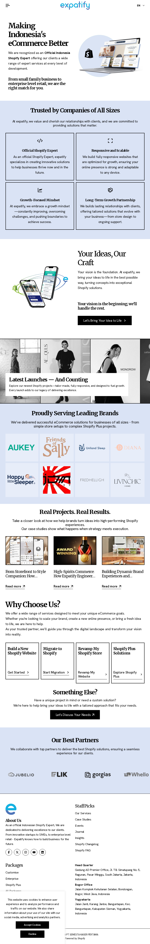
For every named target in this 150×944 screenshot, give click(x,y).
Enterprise (11, 879)
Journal (79, 832)
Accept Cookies (32, 924)
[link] (110, 56)
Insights (79, 838)
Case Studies (83, 819)
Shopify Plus (13, 885)
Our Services (83, 813)
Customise (12, 872)
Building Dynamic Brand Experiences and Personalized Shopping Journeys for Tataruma (122, 578)
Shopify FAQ (83, 850)
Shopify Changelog (86, 844)
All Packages (13, 891)
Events (79, 826)
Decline (32, 934)
